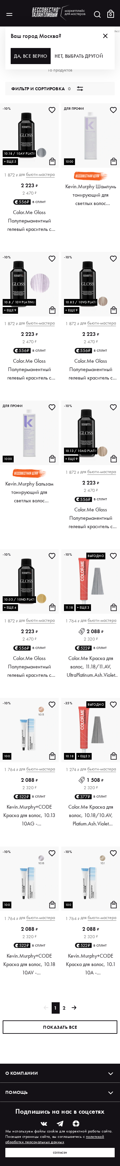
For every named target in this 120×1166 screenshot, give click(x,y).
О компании (21, 1073)
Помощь (16, 1092)
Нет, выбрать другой (79, 56)
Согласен (60, 1152)
